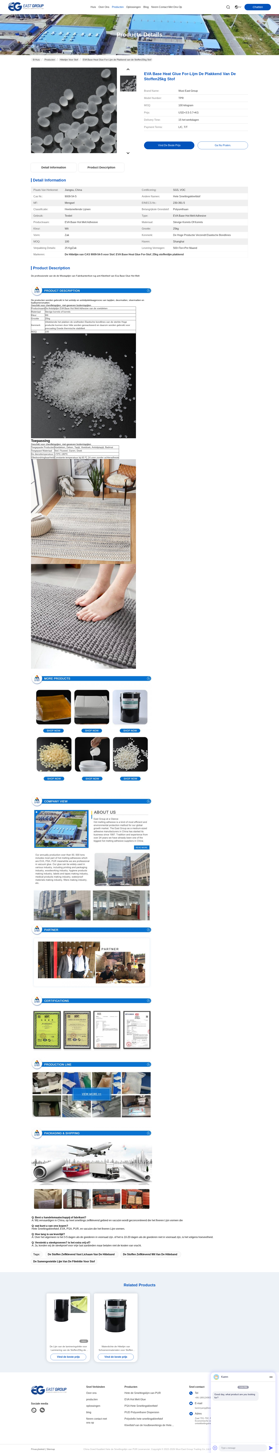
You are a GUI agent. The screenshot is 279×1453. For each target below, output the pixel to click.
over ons (103, 7)
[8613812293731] (34, 1410)
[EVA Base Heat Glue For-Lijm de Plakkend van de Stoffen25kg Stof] (74, 110)
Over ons (91, 1393)
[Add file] (215, 1447)
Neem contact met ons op (96, 1420)
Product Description (101, 167)
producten (118, 7)
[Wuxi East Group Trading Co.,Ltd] (26, 7)
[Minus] (271, 1377)
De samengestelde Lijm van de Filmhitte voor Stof (64, 1261)
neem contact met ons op (166, 7)
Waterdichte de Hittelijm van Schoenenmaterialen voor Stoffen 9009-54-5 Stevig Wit (116, 1348)
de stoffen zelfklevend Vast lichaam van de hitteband (81, 1254)
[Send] (271, 1447)
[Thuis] (49, 1394)
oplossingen (133, 7)
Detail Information (53, 167)
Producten (50, 59)
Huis (93, 7)
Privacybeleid (38, 1449)
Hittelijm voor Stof (69, 59)
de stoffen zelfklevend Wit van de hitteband (150, 1254)
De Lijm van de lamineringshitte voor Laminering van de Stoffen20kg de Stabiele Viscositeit (68, 1348)
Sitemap (50, 1449)
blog (146, 7)
